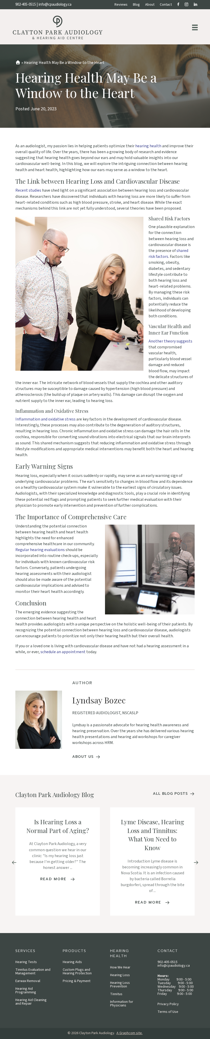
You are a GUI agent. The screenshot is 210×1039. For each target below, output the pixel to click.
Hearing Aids (72, 962)
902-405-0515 (25, 4)
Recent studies (28, 190)
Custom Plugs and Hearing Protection (77, 971)
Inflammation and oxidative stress (45, 419)
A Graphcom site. (130, 1033)
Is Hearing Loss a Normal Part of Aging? (57, 826)
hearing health (148, 146)
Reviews (121, 4)
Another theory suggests (170, 341)
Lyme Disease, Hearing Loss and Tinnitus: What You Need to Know (152, 835)
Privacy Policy (168, 1004)
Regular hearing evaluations (40, 550)
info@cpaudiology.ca (55, 4)
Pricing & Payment (76, 981)
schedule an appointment (63, 652)
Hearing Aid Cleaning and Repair (31, 1001)
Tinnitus (116, 994)
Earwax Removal (27, 981)
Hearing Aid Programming (25, 990)
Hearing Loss (120, 975)
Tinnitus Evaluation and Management (32, 971)
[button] (14, 862)
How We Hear (120, 967)
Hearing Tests (26, 962)
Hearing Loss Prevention (120, 984)
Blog (136, 4)
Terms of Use (168, 1011)
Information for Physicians (121, 1003)
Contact (166, 4)
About (149, 4)
